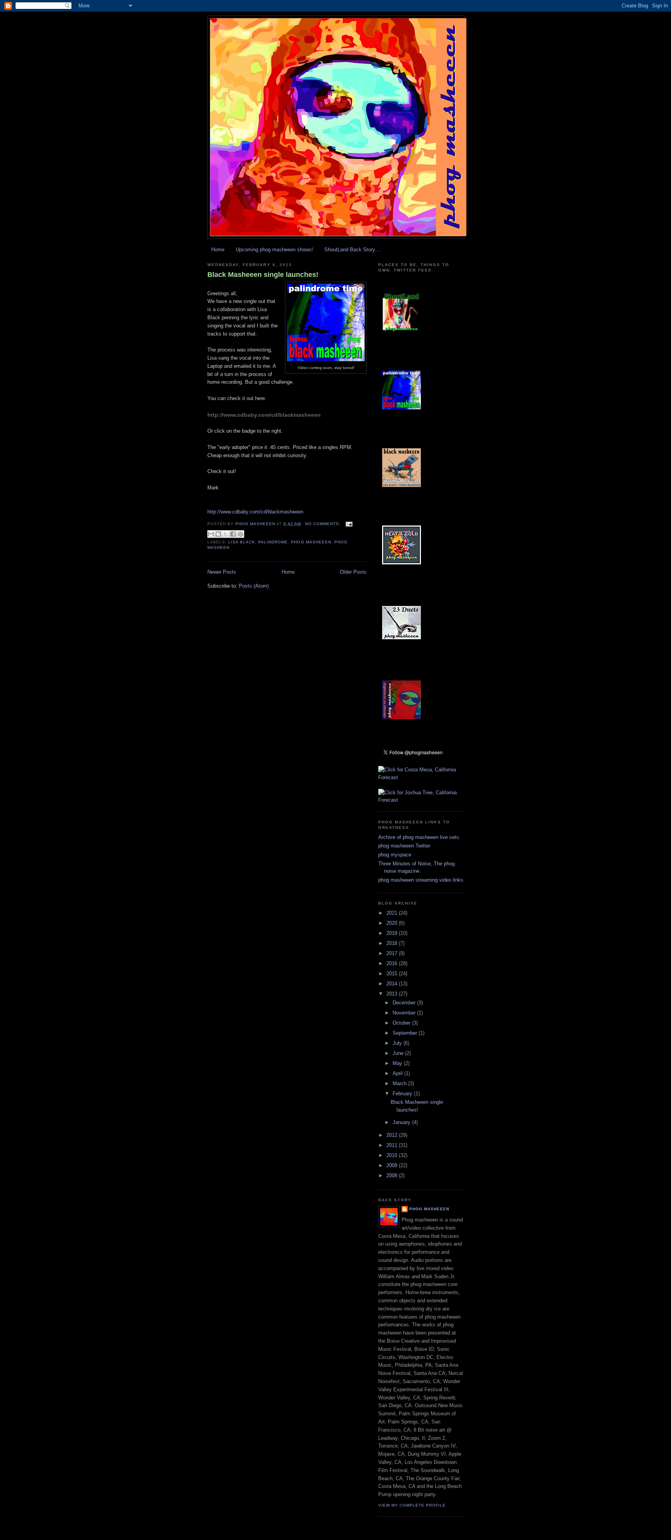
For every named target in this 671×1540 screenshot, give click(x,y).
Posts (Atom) (254, 586)
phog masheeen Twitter (404, 846)
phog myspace (394, 855)
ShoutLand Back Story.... (352, 249)
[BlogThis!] (218, 534)
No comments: (323, 524)
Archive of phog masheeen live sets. (419, 837)
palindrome (273, 542)
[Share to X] (225, 534)
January (402, 1122)
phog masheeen (311, 542)
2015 (392, 973)
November (405, 1013)
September (406, 1033)
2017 (392, 953)
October (402, 1023)
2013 (392, 994)
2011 (392, 1145)
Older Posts (353, 572)
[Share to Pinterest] (240, 534)
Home (217, 249)
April (398, 1073)
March (400, 1083)
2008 (392, 1175)
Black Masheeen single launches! (262, 274)
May (398, 1063)
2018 (392, 943)
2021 (392, 913)
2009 (392, 1165)
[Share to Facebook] (233, 534)
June (399, 1053)
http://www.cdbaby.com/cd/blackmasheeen (264, 415)
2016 (392, 963)
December (405, 1003)
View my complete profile (412, 1505)
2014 (392, 984)
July (398, 1043)
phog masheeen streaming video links (420, 880)
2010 (392, 1155)
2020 (392, 923)
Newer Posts (221, 572)
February (403, 1093)
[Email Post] (348, 524)
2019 (392, 933)
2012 (392, 1135)
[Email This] (211, 534)
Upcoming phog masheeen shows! (274, 249)
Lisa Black (241, 542)
